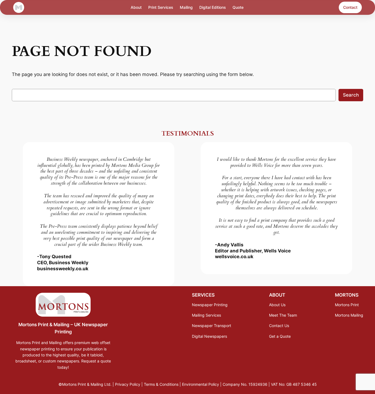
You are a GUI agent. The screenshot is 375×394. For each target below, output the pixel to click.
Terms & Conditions (161, 384)
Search (351, 95)
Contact (350, 7)
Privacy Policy (127, 384)
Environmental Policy (200, 384)
